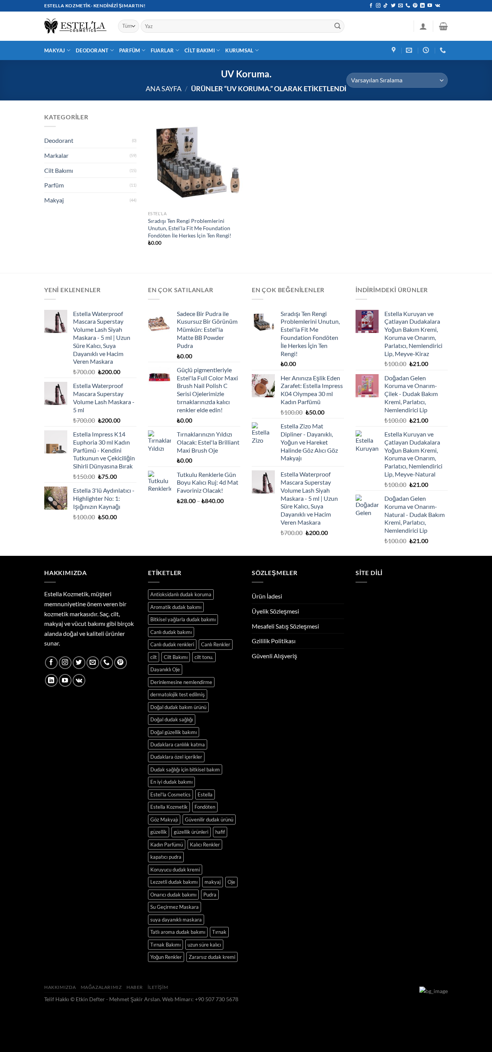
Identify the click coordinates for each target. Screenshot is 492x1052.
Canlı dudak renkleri (172, 644)
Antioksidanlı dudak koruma (180, 594)
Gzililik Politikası (274, 640)
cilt (153, 657)
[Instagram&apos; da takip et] (378, 5)
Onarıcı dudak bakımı (173, 894)
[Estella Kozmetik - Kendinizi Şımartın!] (75, 26)
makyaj (212, 882)
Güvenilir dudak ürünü (209, 819)
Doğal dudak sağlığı (171, 719)
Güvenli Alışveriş (274, 655)
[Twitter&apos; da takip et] (393, 5)
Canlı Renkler (215, 644)
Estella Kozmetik (169, 807)
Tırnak (219, 932)
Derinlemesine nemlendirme (181, 682)
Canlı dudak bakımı (171, 632)
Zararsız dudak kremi (212, 957)
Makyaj (54, 50)
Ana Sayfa (163, 88)
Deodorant (92, 50)
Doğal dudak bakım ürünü (178, 707)
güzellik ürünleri (191, 832)
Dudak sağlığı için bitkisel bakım (185, 769)
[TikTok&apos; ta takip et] (385, 5)
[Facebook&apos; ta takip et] (371, 5)
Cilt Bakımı (199, 50)
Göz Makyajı (164, 819)
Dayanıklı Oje (165, 669)
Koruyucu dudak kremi (175, 869)
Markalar (56, 155)
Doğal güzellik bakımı (173, 732)
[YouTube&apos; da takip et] (429, 5)
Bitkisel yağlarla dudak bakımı (183, 619)
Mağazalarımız (101, 987)
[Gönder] (337, 26)
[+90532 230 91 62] (444, 50)
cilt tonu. (203, 657)
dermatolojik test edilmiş (177, 694)
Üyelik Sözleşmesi (275, 611)
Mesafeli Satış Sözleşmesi (285, 626)
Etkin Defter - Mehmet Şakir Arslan (118, 999)
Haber (134, 987)
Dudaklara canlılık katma (177, 744)
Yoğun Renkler (166, 957)
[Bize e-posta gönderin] (400, 5)
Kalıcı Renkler (205, 844)
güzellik (158, 832)
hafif (220, 832)
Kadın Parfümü (166, 844)
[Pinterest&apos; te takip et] (415, 5)
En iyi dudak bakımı (171, 782)
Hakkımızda (60, 987)
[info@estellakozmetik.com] (410, 50)
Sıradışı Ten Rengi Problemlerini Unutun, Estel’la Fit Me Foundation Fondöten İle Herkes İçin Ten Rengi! (189, 227)
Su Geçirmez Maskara (174, 907)
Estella (205, 794)
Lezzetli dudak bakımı (174, 882)
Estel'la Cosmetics (170, 794)
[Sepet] (443, 26)
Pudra (209, 894)
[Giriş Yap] (423, 26)
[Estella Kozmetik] (394, 50)
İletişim (158, 987)
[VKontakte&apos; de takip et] (437, 5)
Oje (231, 882)
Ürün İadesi (267, 596)
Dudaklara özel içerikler (176, 757)
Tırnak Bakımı (165, 945)
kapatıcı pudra (165, 857)
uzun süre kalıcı (204, 945)
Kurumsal (239, 50)
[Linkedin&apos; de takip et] (422, 5)
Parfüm (129, 50)
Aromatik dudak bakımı (175, 607)
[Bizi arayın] (408, 5)
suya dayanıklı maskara (176, 920)
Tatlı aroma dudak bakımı (177, 932)
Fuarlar (162, 50)
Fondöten (204, 807)
